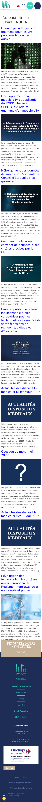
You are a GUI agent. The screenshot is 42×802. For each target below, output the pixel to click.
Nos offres (21, 705)
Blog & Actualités (21, 711)
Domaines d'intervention (21, 686)
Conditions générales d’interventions (15, 794)
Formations (21, 693)
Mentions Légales (21, 777)
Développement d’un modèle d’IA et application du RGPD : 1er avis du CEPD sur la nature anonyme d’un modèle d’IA (20, 103)
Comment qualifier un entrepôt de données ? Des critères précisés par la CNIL (20, 246)
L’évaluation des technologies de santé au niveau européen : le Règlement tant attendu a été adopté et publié (19, 583)
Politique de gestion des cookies (21, 783)
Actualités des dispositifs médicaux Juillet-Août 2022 (20, 390)
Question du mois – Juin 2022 (18, 453)
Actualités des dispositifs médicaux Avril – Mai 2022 (20, 514)
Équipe (21, 699)
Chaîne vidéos (21, 717)
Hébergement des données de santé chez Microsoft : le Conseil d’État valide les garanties (20, 175)
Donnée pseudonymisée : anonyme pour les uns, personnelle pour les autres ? (19, 33)
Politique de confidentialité (21, 788)
